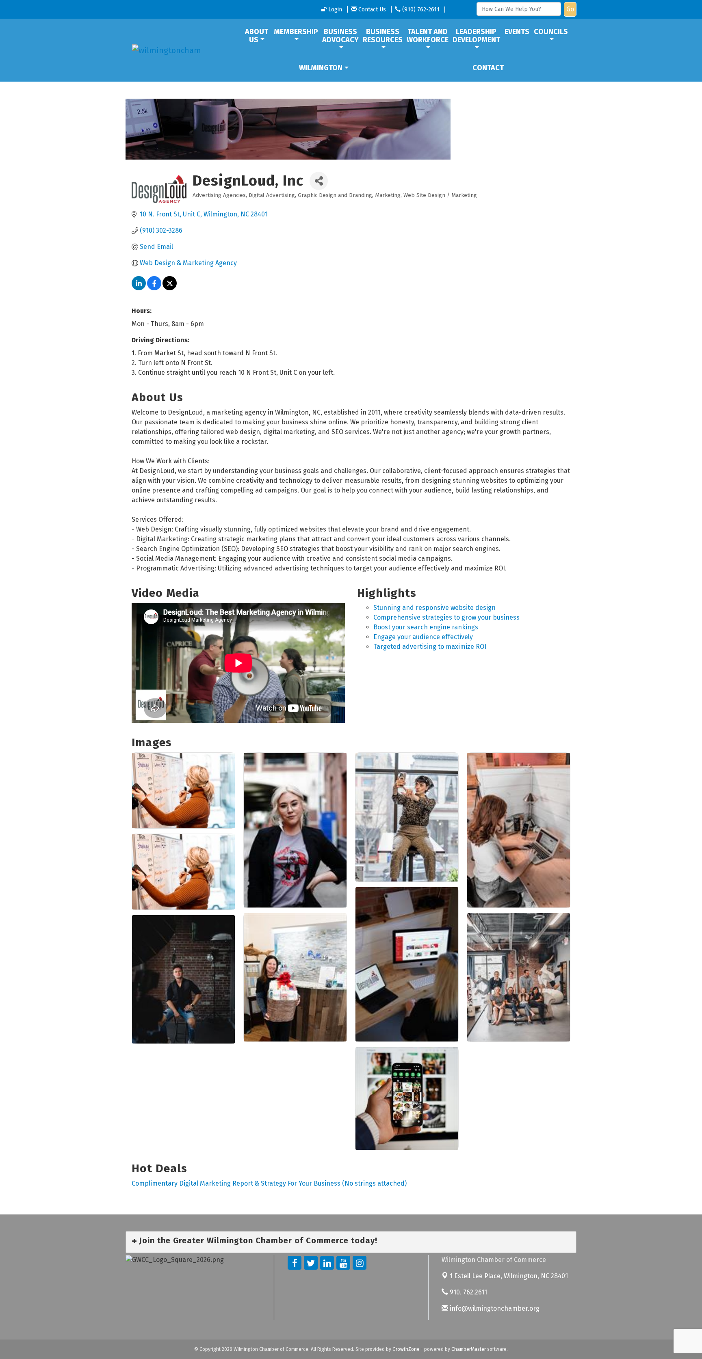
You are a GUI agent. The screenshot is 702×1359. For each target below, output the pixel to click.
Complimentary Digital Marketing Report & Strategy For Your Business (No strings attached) (269, 1183)
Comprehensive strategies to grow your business (446, 617)
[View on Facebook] (154, 288)
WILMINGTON (320, 67)
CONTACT (488, 67)
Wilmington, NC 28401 (509, 1276)
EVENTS (517, 31)
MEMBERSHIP (296, 31)
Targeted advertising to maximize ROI (429, 646)
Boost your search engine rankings (425, 627)
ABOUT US (256, 35)
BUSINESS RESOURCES (383, 35)
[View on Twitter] (169, 288)
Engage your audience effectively (423, 637)
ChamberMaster (468, 1349)
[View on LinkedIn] (139, 288)
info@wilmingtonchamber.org (494, 1308)
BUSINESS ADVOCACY (340, 35)
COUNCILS (551, 31)
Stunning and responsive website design (434, 607)
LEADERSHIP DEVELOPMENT (476, 35)
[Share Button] (319, 181)
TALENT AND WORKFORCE (427, 35)
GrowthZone (406, 1349)
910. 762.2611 (467, 1292)
